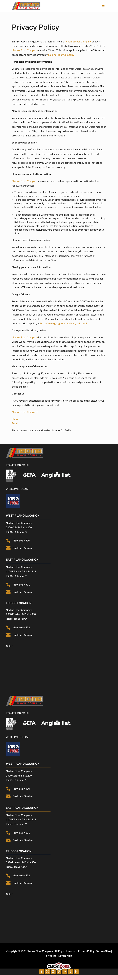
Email (15, 423)
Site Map (51, 955)
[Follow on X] (47, 971)
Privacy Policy (86, 951)
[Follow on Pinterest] (59, 971)
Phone (15, 419)
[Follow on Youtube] (64, 971)
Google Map (65, 955)
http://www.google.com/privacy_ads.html (63, 323)
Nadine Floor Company (79, 41)
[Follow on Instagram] (53, 971)
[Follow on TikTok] (70, 971)
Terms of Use (103, 951)
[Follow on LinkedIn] (76, 971)
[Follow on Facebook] (41, 971)
